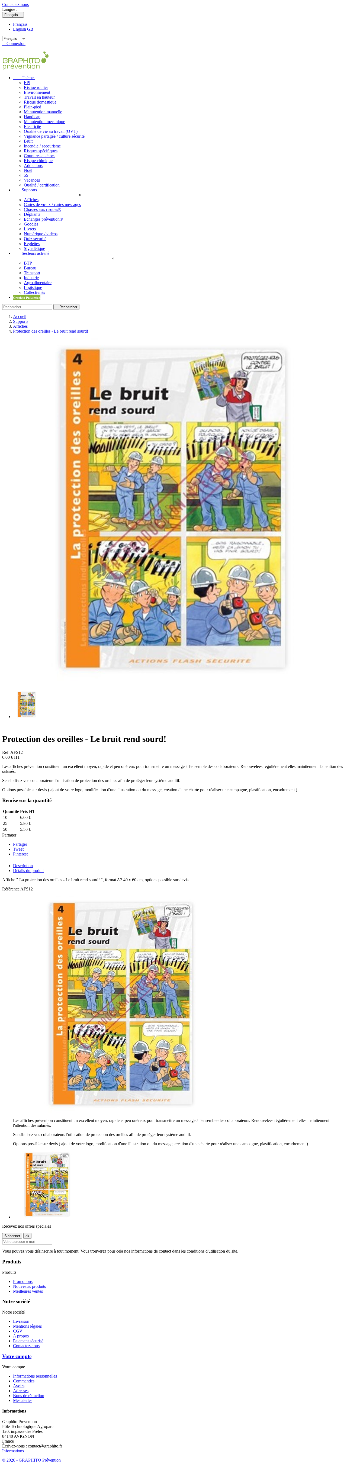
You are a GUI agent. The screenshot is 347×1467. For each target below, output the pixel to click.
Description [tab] (23, 865)
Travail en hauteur (39, 97)
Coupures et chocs (39, 155)
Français (20, 24)
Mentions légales (27, 1326)
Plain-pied (32, 107)
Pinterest (20, 854)
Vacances (32, 180)
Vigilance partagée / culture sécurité (54, 136)
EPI (27, 82)
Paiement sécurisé (28, 1341)
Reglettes (32, 243)
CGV (18, 1331)
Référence (11, 889)
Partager (20, 844)
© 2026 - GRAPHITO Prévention (31, 1460)
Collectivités (34, 292)
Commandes (23, 1381)
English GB (23, 29)
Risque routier (36, 87)
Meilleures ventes (28, 1291)
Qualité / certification (42, 185)
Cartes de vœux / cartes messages (52, 204)
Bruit (28, 141)
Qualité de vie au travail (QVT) (51, 131)
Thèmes (24, 77)
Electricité (32, 126)
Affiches (31, 199)
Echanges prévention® (43, 219)
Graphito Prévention (26, 297)
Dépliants (32, 214)
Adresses (20, 1390)
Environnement (37, 92)
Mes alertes (22, 1400)
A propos (21, 1336)
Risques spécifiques (40, 151)
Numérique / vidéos (40, 233)
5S (26, 175)
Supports (25, 190)
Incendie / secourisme (42, 146)
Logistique (33, 287)
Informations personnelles (35, 1376)
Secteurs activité (31, 253)
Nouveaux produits (29, 1286)
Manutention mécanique (44, 121)
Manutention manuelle (43, 112)
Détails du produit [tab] (28, 870)
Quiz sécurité (35, 238)
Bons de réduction (28, 1395)
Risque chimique (38, 160)
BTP (28, 263)
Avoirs (18, 1386)
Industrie (31, 277)
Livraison (21, 1321)
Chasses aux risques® (42, 209)
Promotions (23, 1281)
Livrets (30, 229)
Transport (32, 273)
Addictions (33, 165)
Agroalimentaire (38, 282)
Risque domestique (40, 102)
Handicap (32, 116)
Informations (13, 1451)
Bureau (30, 268)
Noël (28, 170)
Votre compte (16, 1356)
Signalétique (34, 248)
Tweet (18, 849)
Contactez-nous (15, 4)
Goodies (31, 224)
